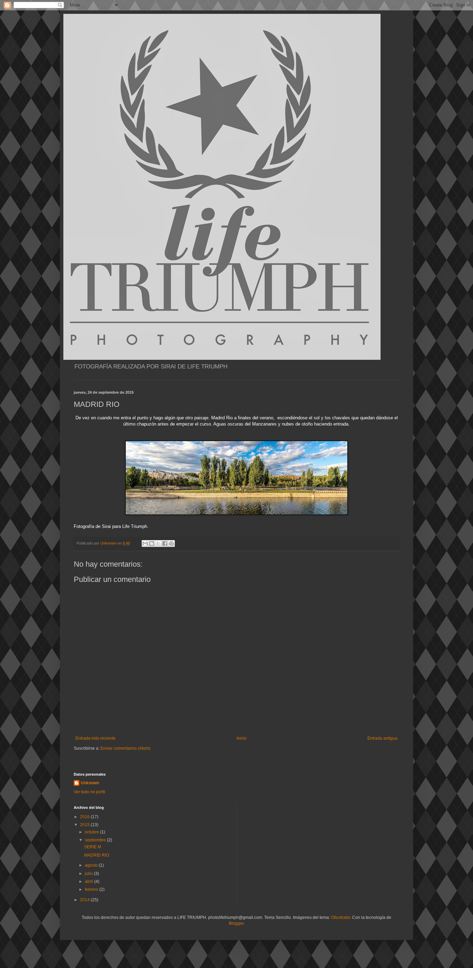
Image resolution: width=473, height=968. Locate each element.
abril (89, 881)
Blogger (236, 923)
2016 (85, 816)
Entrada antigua (382, 738)
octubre (92, 832)
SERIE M (92, 846)
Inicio (242, 738)
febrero (92, 889)
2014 (85, 899)
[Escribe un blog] (151, 543)
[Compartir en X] (158, 543)
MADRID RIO (96, 855)
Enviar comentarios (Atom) (125, 748)
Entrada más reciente (95, 738)
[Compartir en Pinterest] (171, 543)
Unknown (90, 782)
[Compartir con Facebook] (164, 543)
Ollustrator (340, 917)
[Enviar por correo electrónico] (145, 543)
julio (89, 873)
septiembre (96, 840)
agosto (92, 865)
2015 (85, 824)
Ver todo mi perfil (89, 791)
